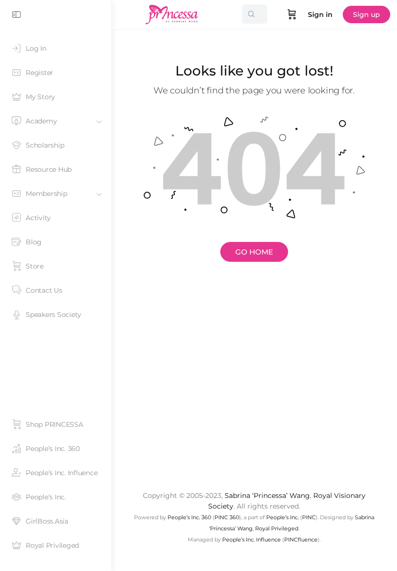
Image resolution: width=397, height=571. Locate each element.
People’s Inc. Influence (251, 539)
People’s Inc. (282, 517)
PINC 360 (226, 517)
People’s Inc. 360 (189, 517)
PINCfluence (301, 539)
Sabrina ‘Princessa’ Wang (267, 495)
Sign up (366, 14)
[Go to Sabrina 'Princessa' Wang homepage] (172, 13)
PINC (309, 517)
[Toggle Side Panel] (16, 14)
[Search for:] (254, 14)
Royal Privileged (276, 528)
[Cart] (292, 14)
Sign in (320, 14)
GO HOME (254, 251)
